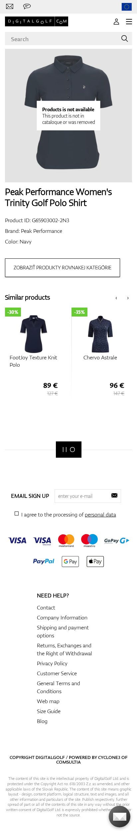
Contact (46, 607)
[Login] (116, 21)
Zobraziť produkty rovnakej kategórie (62, 267)
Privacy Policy (52, 663)
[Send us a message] (27, 6)
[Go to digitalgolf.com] (126, 7)
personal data (100, 514)
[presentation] (116, 297)
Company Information (62, 617)
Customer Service (57, 673)
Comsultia (68, 762)
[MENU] (129, 21)
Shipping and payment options (63, 631)
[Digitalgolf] (68, 449)
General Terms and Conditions (58, 687)
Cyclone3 (109, 757)
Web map (48, 701)
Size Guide (49, 711)
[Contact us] (9, 6)
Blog (42, 721)
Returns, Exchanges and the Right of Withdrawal (64, 649)
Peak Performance (41, 230)
